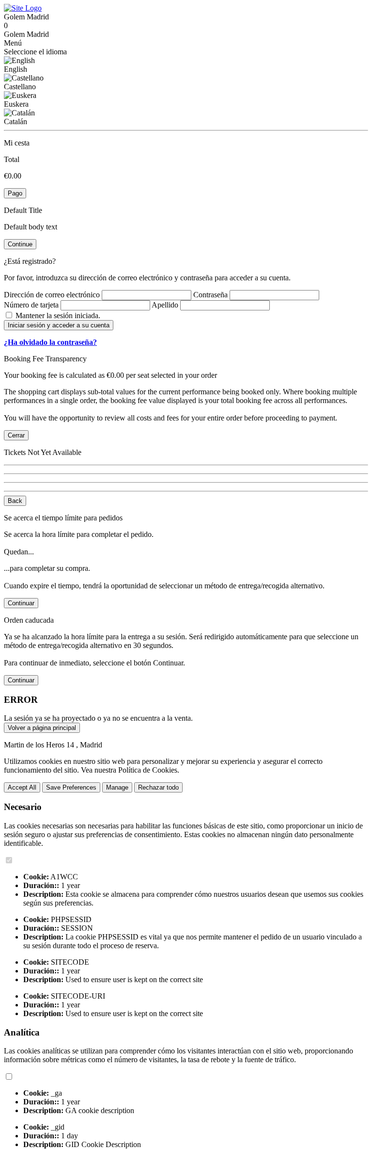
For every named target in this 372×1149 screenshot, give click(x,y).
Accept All (22, 787)
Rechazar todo (158, 787)
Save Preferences (71, 787)
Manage (117, 787)
